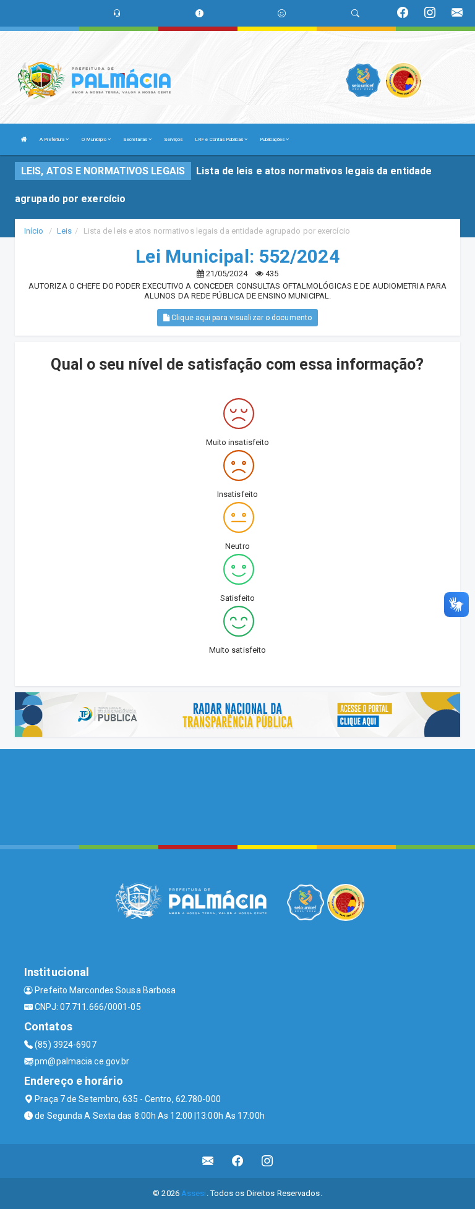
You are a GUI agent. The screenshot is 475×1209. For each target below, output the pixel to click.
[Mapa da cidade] (237, 795)
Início (34, 230)
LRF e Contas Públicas (219, 139)
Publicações (273, 139)
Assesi (194, 1193)
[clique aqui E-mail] (208, 1161)
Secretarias (135, 139)
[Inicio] (24, 139)
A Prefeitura (53, 139)
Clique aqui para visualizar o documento (240, 317)
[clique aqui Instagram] (267, 1161)
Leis (64, 230)
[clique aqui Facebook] (238, 1161)
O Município (95, 139)
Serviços (173, 139)
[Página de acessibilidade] (282, 13)
